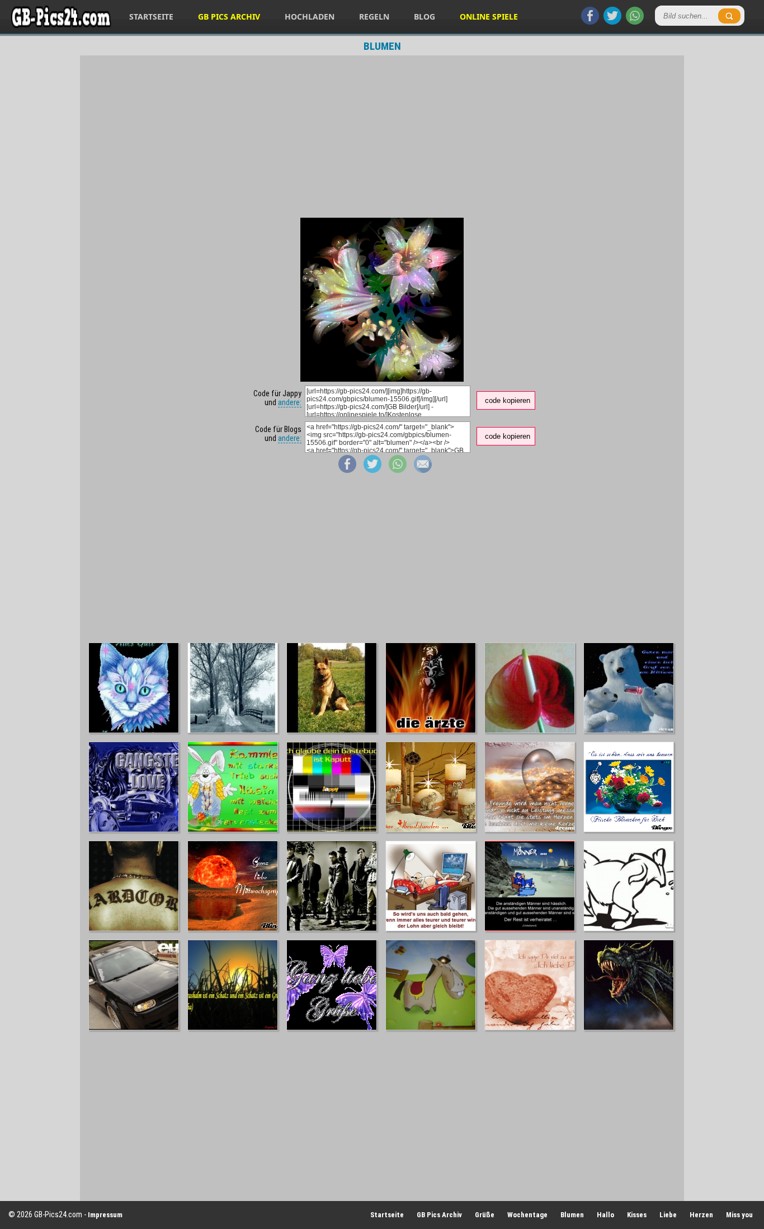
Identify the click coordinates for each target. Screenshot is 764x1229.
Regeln (374, 16)
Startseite (151, 16)
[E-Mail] (423, 470)
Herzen (701, 1215)
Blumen (572, 1215)
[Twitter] (612, 21)
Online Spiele (489, 16)
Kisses (637, 1215)
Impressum (105, 1215)
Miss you (739, 1215)
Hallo (605, 1215)
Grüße (484, 1215)
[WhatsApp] (635, 21)
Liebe (668, 1215)
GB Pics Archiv (229, 16)
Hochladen (309, 16)
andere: (289, 402)
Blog (424, 16)
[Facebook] (590, 21)
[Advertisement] (382, 136)
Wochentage (527, 1215)
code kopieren (507, 400)
